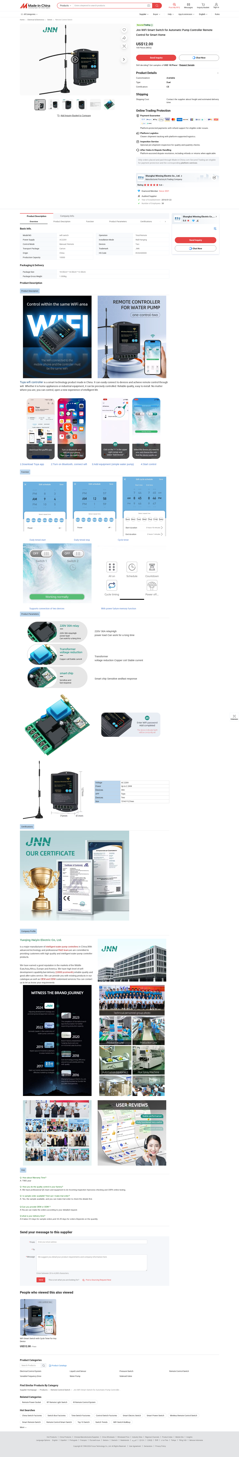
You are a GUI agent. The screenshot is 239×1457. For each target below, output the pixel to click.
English (55, 1440)
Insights (189, 1437)
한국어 (141, 1440)
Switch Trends (101, 1422)
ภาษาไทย (164, 1440)
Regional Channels (152, 1437)
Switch (49, 20)
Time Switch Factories (80, 1415)
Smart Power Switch (155, 1415)
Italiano (106, 1440)
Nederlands (124, 1440)
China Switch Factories (32, 1415)
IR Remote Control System (84, 1402)
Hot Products (52, 1437)
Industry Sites (137, 1437)
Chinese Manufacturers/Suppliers (86, 1437)
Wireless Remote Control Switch (183, 1415)
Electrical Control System (30, 1371)
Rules (217, 14)
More (22, 1427)
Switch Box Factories (57, 1415)
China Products (65, 1437)
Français (83, 1440)
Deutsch (114, 1440)
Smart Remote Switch (31, 1422)
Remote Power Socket (31, 1402)
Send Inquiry (156, 57)
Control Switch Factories (106, 1415)
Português (73, 1440)
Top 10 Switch (84, 1422)
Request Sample (186, 65)
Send (41, 1279)
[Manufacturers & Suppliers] (35, 6)
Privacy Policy (160, 1446)
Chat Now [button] (201, 57)
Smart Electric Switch (132, 1415)
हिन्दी (156, 1440)
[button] (160, 221)
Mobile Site (179, 1437)
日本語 (149, 1440)
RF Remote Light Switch (57, 1402)
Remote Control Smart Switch (59, 1422)
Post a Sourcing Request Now (96, 1279)
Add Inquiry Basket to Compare (76, 115)
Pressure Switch (126, 1371)
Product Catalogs (59, 1365)
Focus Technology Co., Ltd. (101, 1446)
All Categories (29, 14)
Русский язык (95, 1440)
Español (64, 1440)
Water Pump (75, 1376)
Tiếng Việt (183, 1440)
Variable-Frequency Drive (30, 1376)
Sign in (216, 7)
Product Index (167, 1437)
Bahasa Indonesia (196, 1440)
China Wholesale (108, 1437)
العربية (134, 1440)
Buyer (155, 14)
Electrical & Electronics (36, 20)
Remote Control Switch (63, 20)
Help (170, 14)
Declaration (148, 1446)
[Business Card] (215, 228)
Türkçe (173, 1440)
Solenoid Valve (125, 1376)
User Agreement (135, 1446)
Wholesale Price (123, 1437)
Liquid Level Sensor (78, 1371)
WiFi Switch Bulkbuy (121, 1422)
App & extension (185, 14)
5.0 (185, 220)
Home (22, 20)
